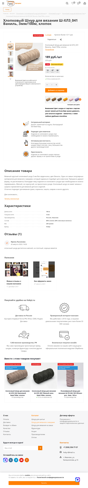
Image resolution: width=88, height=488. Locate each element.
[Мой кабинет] (85, 3)
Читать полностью (11, 199)
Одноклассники (27, 460)
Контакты (7, 434)
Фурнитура (35, 428)
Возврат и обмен (10, 425)
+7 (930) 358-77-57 (70, 447)
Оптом (34, 437)
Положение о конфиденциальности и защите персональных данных (72, 421)
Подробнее (49, 49)
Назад (7, 9)
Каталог (18, 3)
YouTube (21, 460)
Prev (10, 42)
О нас (5, 415)
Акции (33, 431)
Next (10, 79)
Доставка (6, 422)
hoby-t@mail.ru (69, 452)
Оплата (6, 419)
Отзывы (6, 431)
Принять (44, 483)
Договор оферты (67, 415)
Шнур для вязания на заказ (42, 425)
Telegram (16, 460)
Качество (6, 428)
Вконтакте (11, 460)
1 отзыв (48, 35)
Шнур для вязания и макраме (43, 422)
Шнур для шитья (38, 419)
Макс (5, 460)
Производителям (38, 434)
